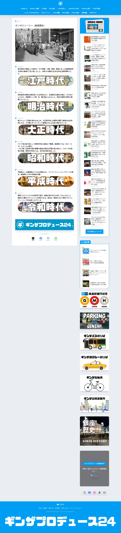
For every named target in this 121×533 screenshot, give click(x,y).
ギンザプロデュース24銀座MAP (94, 463)
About (40, 508)
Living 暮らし (62, 8)
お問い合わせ (64, 508)
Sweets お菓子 (86, 8)
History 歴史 (75, 12)
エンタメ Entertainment (31, 12)
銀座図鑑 (84, 12)
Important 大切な (74, 8)
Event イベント (46, 12)
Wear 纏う (52, 8)
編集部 (45, 508)
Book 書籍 (56, 12)
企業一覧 (50, 508)
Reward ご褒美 (34, 8)
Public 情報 (96, 8)
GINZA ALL (93, 12)
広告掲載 (57, 508)
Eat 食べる (24, 8)
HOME (61, 504)
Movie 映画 (65, 12)
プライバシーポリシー (76, 508)
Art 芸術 (44, 8)
